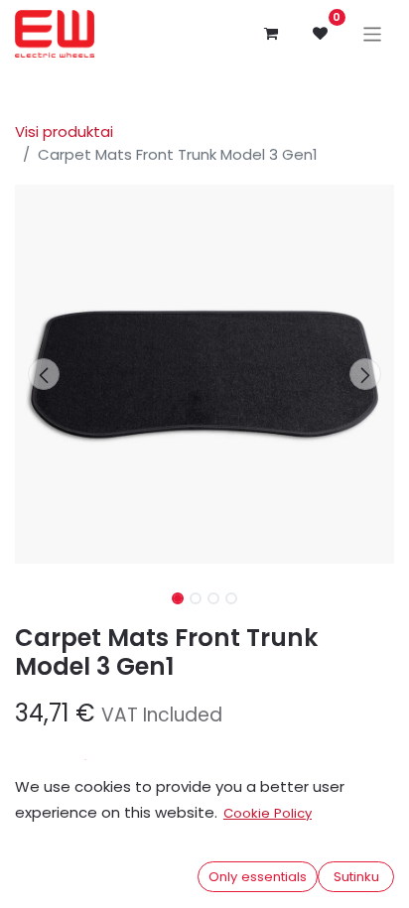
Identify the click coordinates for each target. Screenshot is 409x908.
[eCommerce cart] (271, 34)
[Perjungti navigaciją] (372, 33)
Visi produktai (64, 131)
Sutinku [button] (356, 876)
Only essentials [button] (257, 876)
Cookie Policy (267, 813)
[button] (43, 374)
